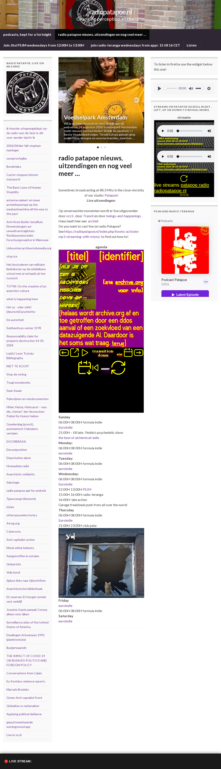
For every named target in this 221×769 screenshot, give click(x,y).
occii (69, 216)
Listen (192, 45)
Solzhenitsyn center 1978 (23, 328)
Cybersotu (13, 531)
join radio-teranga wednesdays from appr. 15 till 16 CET (135, 45)
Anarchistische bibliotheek (24, 589)
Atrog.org (13, 523)
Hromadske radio (17, 466)
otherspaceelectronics (21, 515)
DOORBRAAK (16, 441)
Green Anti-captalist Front (24, 697)
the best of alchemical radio (78, 438)
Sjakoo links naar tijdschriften (26, 580)
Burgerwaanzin (16, 648)
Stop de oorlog (16, 374)
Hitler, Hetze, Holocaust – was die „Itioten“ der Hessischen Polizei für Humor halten (26, 411)
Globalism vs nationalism (22, 706)
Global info (13, 564)
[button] (66, 100)
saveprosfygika (16, 158)
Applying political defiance (24, 714)
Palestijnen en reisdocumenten (27, 399)
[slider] (170, 88)
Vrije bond (13, 572)
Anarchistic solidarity (20, 474)
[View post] (101, 100)
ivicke (10, 507)
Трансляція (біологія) (21, 499)
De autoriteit (15, 320)
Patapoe (111, 195)
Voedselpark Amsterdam (95, 117)
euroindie (65, 453)
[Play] (159, 88)
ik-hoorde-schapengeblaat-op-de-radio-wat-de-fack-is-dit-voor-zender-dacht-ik (27, 133)
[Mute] (191, 88)
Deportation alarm (18, 458)
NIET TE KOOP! (17, 366)
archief (93, 221)
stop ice (11, 256)
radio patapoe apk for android (26, 490)
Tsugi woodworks (18, 382)
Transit (88, 216)
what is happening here (22, 299)
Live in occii (14, 735)
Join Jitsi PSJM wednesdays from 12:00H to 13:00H (43, 45)
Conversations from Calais (24, 673)
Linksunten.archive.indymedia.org (28, 248)
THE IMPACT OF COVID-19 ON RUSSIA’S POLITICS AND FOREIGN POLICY (26, 660)
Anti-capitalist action (20, 539)
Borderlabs (13, 166)
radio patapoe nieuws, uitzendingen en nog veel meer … (102, 34)
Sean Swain (14, 390)
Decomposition (16, 449)
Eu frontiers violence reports (25, 681)
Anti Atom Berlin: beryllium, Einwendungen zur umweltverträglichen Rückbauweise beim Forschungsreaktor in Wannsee (27, 231)
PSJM (87, 489)
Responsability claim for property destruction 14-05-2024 (25, 340)
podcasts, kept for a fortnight (27, 34)
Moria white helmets (20, 548)
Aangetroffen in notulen (22, 556)
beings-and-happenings (123, 216)
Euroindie (65, 427)
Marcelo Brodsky (17, 689)
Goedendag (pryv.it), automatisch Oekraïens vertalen (22, 428)
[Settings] (208, 88)
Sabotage (12, 482)
